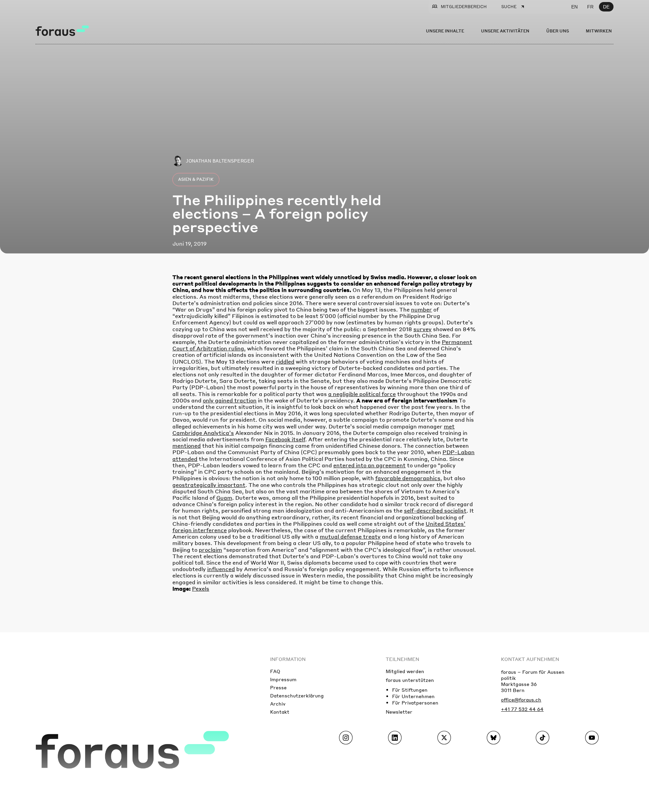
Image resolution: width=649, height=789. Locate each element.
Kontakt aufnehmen (530, 659)
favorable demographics (407, 478)
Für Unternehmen (413, 696)
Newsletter (399, 712)
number (421, 309)
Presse (278, 687)
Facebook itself (285, 439)
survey (422, 328)
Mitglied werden (405, 671)
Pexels (200, 588)
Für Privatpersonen (415, 702)
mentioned (186, 445)
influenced (221, 568)
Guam (224, 497)
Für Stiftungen (410, 690)
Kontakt (279, 712)
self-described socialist (435, 510)
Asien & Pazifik (196, 179)
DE (606, 6)
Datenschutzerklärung (297, 695)
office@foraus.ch (521, 699)
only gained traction (230, 400)
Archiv (277, 703)
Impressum (283, 679)
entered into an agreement (369, 465)
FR (590, 6)
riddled (285, 361)
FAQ (275, 671)
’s (231, 432)
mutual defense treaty (350, 536)
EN (574, 6)
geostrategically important (208, 484)
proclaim (210, 549)
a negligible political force (362, 393)
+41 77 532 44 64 (522, 709)
